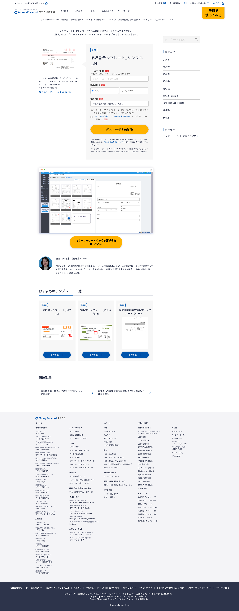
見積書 (166, 67)
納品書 (166, 74)
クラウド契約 (74, 447)
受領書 (166, 110)
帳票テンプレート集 (145, 504)
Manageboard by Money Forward (82, 518)
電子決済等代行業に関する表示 (170, 587)
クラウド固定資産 (42, 491)
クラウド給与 (40, 540)
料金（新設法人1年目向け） (114, 457)
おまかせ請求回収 (76, 435)
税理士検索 (108, 442)
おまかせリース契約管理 (78, 438)
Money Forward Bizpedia (149, 432)
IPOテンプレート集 (145, 517)
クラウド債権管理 (44, 475)
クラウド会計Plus (43, 438)
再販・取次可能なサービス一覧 (81, 492)
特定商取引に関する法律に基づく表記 (102, 587)
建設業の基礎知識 (144, 478)
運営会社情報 (16, 587)
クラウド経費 (40, 481)
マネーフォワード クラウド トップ (29, 3)
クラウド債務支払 (42, 486)
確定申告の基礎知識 (145, 447)
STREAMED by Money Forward (80, 512)
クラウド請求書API (111, 494)
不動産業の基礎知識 (145, 485)
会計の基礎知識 (143, 444)
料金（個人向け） (110, 454)
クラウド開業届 (75, 457)
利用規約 (77, 587)
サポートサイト (109, 431)
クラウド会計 (40, 432)
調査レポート (177, 438)
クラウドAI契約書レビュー (79, 450)
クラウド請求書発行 (47, 465)
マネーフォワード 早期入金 (79, 507)
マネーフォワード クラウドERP (81, 467)
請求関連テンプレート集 (82, 19)
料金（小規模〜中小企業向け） (115, 461)
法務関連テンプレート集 (147, 511)
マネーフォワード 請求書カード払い (82, 501)
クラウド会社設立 (76, 454)
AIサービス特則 (222, 587)
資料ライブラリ (177, 431)
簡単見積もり (107, 11)
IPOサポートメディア (111, 476)
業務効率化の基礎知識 (146, 471)
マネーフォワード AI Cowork (81, 534)
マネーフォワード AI (80, 539)
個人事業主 (128, 91)
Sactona (84, 523)
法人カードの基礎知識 (146, 468)
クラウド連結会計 (42, 502)
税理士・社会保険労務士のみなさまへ (118, 485)
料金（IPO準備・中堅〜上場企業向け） (118, 464)
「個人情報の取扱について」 (114, 142)
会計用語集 (142, 437)
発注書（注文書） (172, 95)
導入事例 (107, 435)
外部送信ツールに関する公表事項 (137, 587)
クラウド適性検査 (42, 572)
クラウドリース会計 (44, 443)
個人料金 (78, 11)
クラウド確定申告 (47, 448)
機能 (92, 11)
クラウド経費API (110, 497)
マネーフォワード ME (180, 443)
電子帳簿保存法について (78, 476)
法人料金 (64, 11)
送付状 (166, 88)
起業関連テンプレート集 (147, 514)
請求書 (166, 59)
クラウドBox (45, 507)
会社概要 (158, 3)
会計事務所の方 (176, 3)
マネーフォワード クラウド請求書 (53, 19)
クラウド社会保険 (42, 550)
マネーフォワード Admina (79, 464)
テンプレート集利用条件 (120, 116)
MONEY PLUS (178, 448)
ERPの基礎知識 (143, 440)
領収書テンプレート (104, 19)
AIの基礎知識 (142, 488)
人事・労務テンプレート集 (148, 507)
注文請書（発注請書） (174, 103)
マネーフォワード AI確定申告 (46, 454)
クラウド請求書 (47, 459)
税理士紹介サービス (111, 438)
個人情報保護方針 (34, 587)
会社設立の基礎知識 (145, 461)
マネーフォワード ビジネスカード (82, 461)
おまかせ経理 (74, 431)
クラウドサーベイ (43, 566)
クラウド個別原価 (42, 497)
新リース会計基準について (79, 483)
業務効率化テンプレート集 (148, 521)
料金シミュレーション (112, 467)
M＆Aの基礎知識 (144, 481)
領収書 (166, 81)
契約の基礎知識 (143, 457)
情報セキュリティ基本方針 (57, 587)
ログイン (217, 3)
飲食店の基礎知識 (144, 474)
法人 (97, 91)
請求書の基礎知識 (144, 454)
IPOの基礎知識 (143, 464)
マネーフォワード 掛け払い (45, 513)
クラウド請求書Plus (42, 470)
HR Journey (176, 456)
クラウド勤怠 (45, 529)
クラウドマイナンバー (43, 556)
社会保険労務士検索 (111, 445)
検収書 (166, 117)
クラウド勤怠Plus (45, 534)
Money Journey (177, 452)
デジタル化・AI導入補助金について (82, 480)
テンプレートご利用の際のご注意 (179, 136)
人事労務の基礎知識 (145, 450)
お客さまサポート (198, 3)
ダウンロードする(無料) (119, 129)
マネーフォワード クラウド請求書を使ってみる (96, 242)
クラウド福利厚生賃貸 (43, 561)
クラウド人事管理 (42, 524)
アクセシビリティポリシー (199, 587)
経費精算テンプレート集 (147, 500)
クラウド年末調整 (42, 545)
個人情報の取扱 (101, 116)
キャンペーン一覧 (178, 435)
